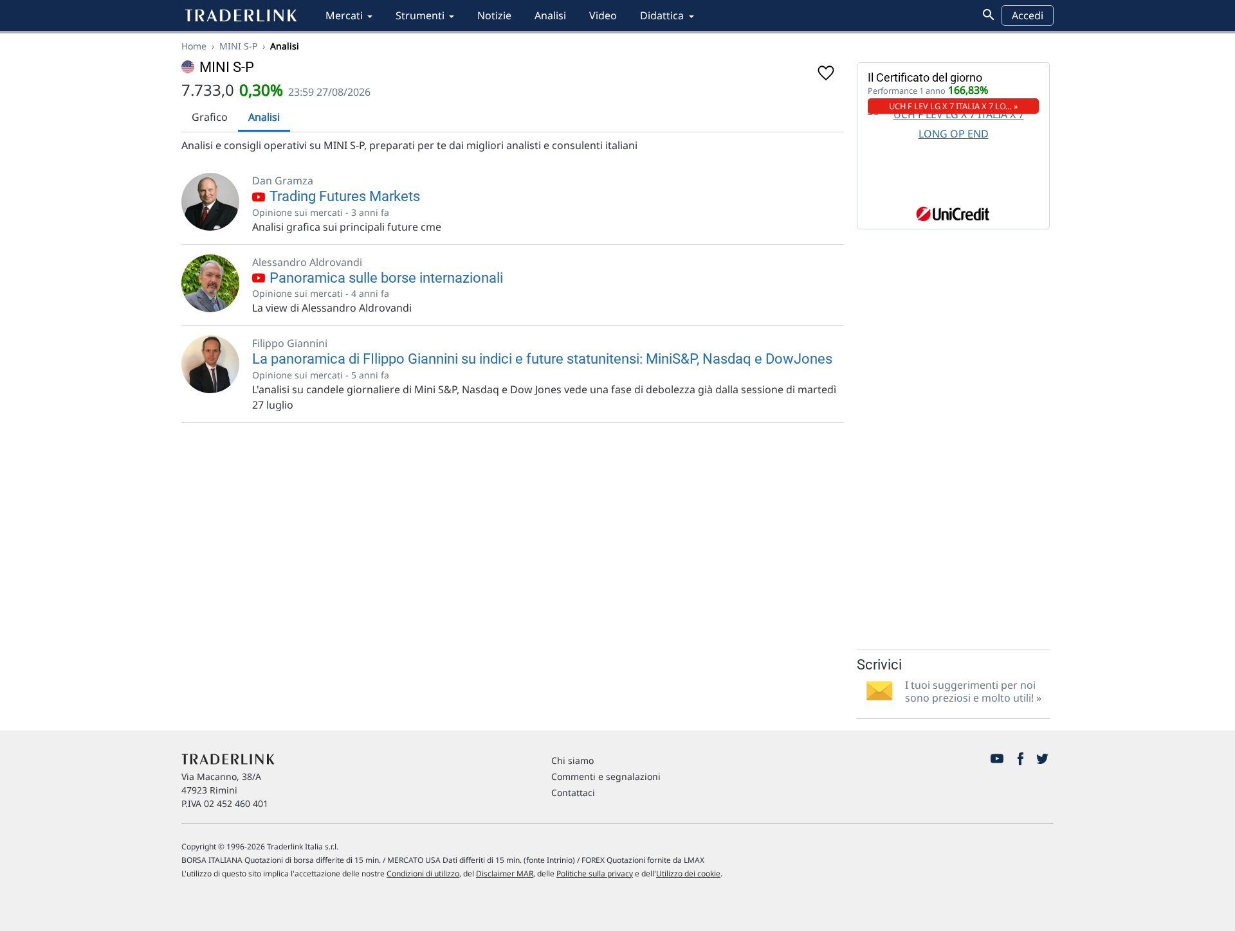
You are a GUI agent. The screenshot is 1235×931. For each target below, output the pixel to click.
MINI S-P (238, 46)
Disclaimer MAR (504, 873)
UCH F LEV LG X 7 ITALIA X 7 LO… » (953, 106)
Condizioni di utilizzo (423, 873)
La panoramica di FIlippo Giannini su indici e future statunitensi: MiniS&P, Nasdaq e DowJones (542, 359)
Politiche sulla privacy (594, 873)
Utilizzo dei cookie (688, 873)
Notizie (494, 15)
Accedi (1027, 15)
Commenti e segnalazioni (606, 776)
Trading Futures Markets (343, 196)
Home (193, 46)
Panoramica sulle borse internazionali (384, 278)
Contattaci (573, 792)
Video (603, 15)
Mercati (344, 15)
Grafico (210, 117)
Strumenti (420, 15)
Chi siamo (572, 760)
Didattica (662, 15)
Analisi (550, 15)
